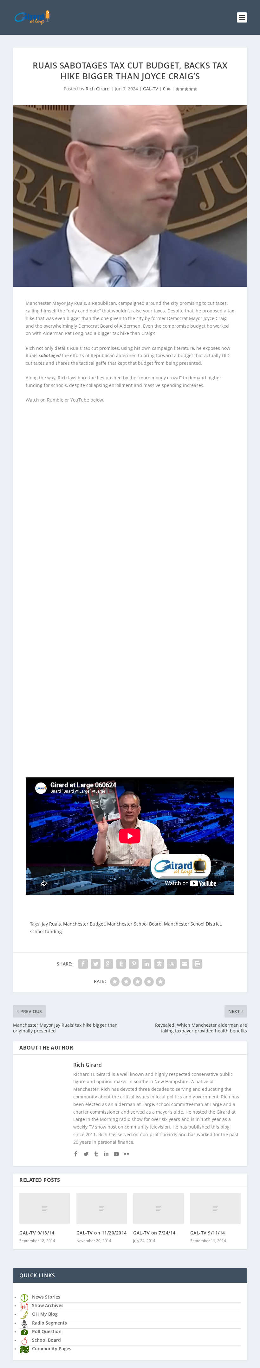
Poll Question (47, 1331)
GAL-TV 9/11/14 (207, 1233)
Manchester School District (192, 924)
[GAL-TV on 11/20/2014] (101, 1208)
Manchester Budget (84, 924)
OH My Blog (45, 1314)
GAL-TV (150, 89)
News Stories (46, 1297)
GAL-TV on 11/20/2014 (101, 1233)
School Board (46, 1340)
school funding (46, 931)
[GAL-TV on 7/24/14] (158, 1208)
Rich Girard (98, 89)
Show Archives (47, 1305)
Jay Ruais (51, 924)
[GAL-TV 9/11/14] (215, 1208)
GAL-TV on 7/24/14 (154, 1233)
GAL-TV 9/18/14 (36, 1233)
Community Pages (51, 1348)
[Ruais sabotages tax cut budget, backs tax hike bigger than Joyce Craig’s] (130, 196)
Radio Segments (49, 1323)
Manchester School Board (134, 924)
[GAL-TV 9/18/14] (44, 1208)
